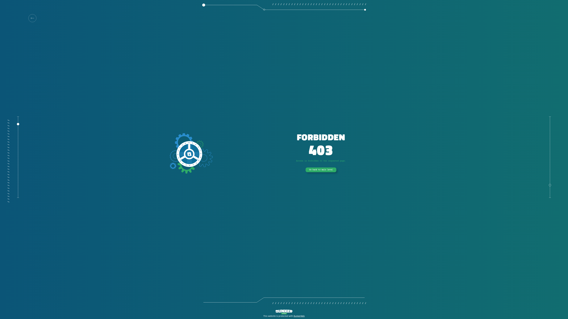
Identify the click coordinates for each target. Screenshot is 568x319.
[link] (32, 18)
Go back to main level (321, 170)
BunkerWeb (299, 316)
